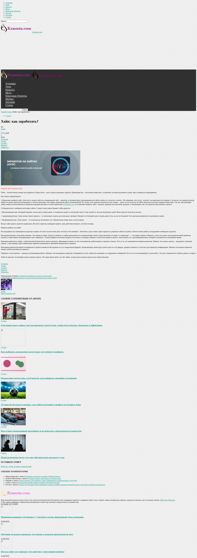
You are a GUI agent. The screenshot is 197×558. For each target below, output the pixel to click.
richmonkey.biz (68, 204)
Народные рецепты (13, 11)
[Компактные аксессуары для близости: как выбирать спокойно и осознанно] (13, 372)
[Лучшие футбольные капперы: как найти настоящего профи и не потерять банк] (13, 398)
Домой (3, 112)
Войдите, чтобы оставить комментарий (16, 466)
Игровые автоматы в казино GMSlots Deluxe (43, 476)
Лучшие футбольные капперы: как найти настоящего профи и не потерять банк (41, 404)
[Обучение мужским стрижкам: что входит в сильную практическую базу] (6, 530)
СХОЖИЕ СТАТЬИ (10, 298)
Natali (3, 129)
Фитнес (8, 13)
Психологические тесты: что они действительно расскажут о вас (33, 457)
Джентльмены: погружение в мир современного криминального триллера (48, 481)
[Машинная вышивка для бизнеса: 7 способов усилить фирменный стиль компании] (6, 513)
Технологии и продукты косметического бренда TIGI (36, 278)
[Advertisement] (98, 52)
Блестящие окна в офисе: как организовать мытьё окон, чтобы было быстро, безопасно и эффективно (51, 325)
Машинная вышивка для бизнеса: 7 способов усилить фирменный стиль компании (42, 517)
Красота (8, 7)
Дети (7, 5)
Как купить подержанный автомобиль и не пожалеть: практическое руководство (41, 431)
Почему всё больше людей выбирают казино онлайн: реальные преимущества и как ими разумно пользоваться (62, 485)
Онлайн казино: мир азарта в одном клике (44, 478)
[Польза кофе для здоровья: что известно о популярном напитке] (6, 547)
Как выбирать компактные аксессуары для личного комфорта (32, 352)
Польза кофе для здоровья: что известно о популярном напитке (32, 551)
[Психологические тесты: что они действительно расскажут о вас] (13, 451)
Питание (8, 15)
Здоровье (9, 3)
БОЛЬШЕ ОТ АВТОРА (30, 298)
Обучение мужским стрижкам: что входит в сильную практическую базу (37, 534)
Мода (7, 9)
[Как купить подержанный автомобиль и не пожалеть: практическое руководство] (13, 425)
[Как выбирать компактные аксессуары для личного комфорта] (13, 345)
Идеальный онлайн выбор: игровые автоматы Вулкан (39, 483)
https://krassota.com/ (8, 293)
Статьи (8, 17)
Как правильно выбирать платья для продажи (34, 276)
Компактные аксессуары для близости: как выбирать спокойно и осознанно (39, 378)
